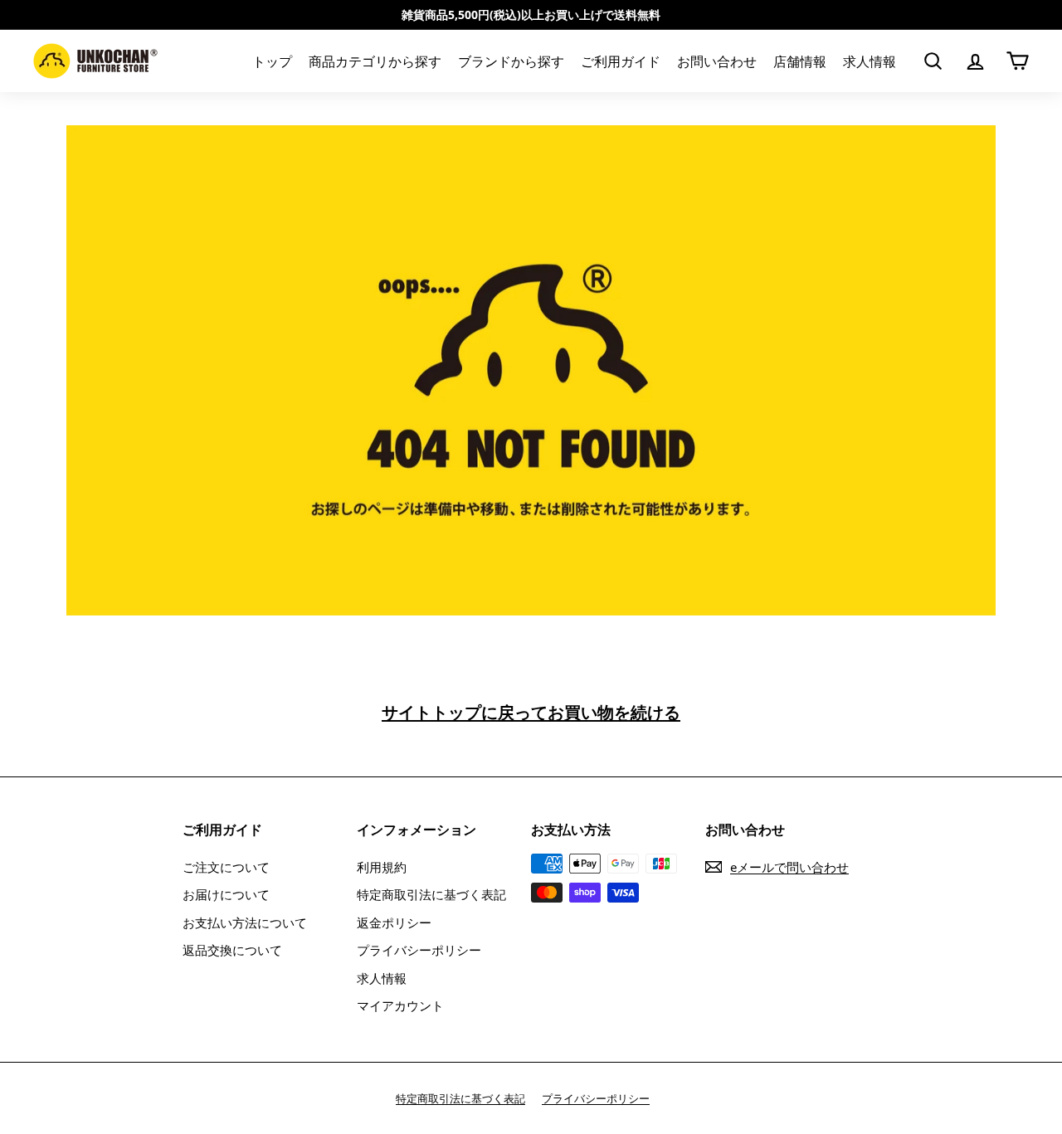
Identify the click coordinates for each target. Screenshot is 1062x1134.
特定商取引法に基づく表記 (431, 894)
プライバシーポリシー (419, 950)
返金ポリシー (394, 922)
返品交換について (232, 950)
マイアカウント (400, 1005)
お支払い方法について (245, 922)
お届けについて (226, 894)
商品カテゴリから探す (375, 61)
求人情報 (869, 61)
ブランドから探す (511, 61)
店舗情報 (799, 61)
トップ (272, 61)
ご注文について (226, 867)
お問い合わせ (717, 61)
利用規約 (382, 867)
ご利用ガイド (620, 61)
